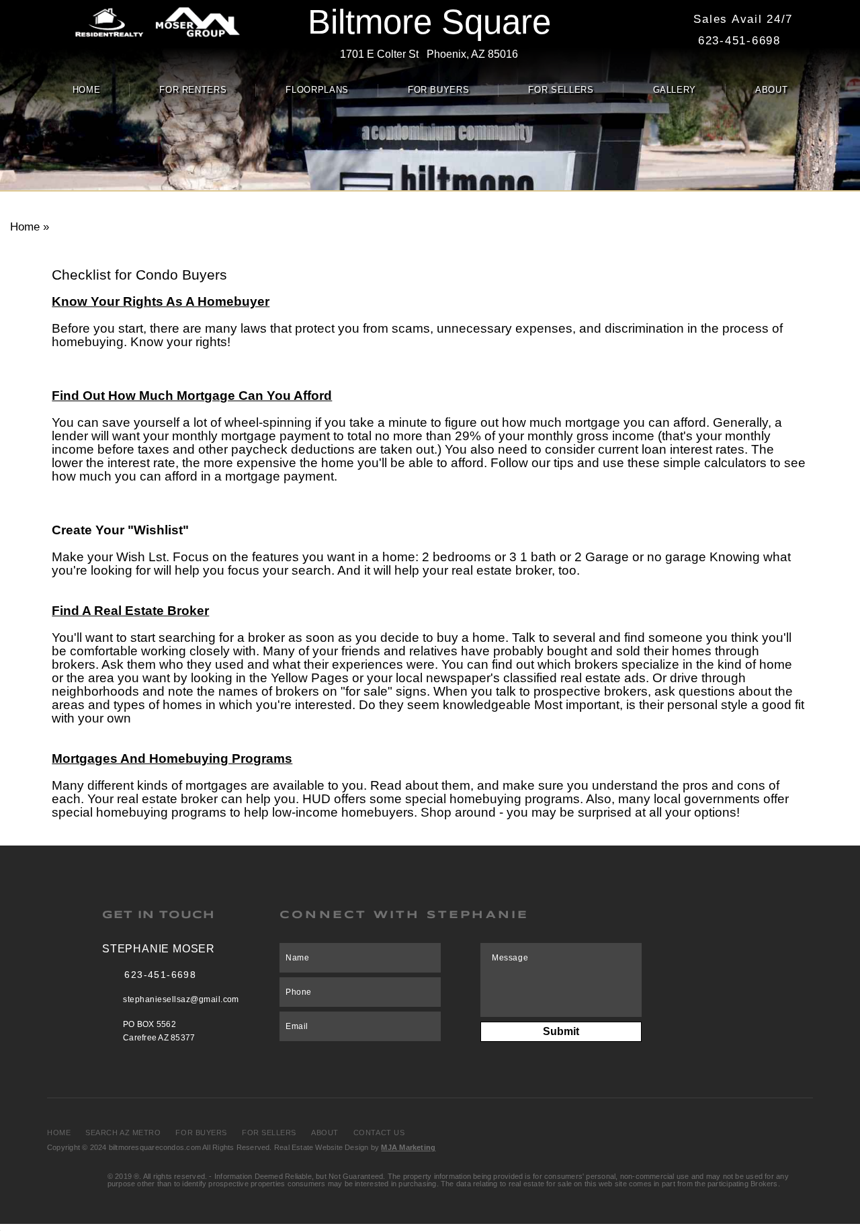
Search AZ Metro (123, 1132)
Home (87, 90)
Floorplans (317, 90)
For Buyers (439, 90)
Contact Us (379, 1132)
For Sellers (560, 90)
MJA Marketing (408, 1147)
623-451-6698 (739, 40)
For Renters (192, 90)
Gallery (675, 90)
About (771, 90)
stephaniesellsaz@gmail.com (181, 999)
